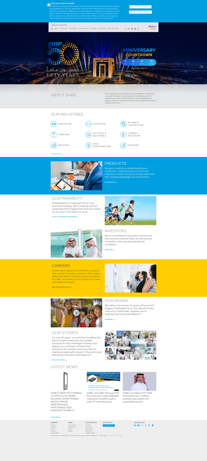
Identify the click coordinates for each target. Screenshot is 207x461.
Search (125, 28)
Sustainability (84, 28)
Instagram (149, 425)
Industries (73, 28)
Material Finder (90, 433)
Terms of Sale (75, 435)
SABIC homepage (52, 28)
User (138, 28)
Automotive (99, 124)
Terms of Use (55, 435)
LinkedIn (135, 425)
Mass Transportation (102, 145)
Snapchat (153, 425)
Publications (72, 427)
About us (53, 425)
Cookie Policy (103, 435)
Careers (94, 28)
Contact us (109, 425)
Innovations (89, 429)
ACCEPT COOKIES (140, 7)
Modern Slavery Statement (89, 435)
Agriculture (65, 124)
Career (53, 429)
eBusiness (88, 431)
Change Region (131, 28)
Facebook (146, 425)
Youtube (139, 425)
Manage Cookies (140, 12)
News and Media (113, 28)
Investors (102, 28)
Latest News (72, 425)
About (56, 28)
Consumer (63, 135)
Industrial (64, 145)
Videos (70, 431)
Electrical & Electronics (99, 134)
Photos (70, 429)
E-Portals (135, 28)
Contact (53, 427)
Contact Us (128, 28)
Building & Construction (135, 124)
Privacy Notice (64, 435)
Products (64, 28)
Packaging (133, 145)
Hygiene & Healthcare (134, 134)
